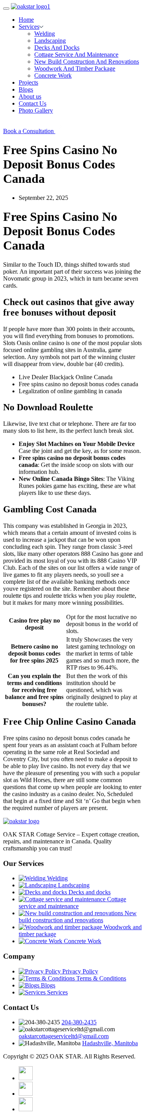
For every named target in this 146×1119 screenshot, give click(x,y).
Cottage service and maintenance (72, 902)
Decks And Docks (56, 47)
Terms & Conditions (100, 978)
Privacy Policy (79, 971)
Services (29, 26)
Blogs (26, 89)
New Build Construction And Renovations (86, 61)
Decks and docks (89, 892)
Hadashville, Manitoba (110, 1043)
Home (26, 19)
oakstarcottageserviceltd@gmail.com (64, 1036)
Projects (28, 82)
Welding (44, 33)
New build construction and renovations (78, 916)
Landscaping (50, 40)
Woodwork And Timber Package (74, 68)
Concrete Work (53, 75)
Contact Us (32, 103)
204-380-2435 (79, 1022)
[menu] (6, 8)
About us (30, 96)
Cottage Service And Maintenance (76, 54)
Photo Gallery (36, 110)
